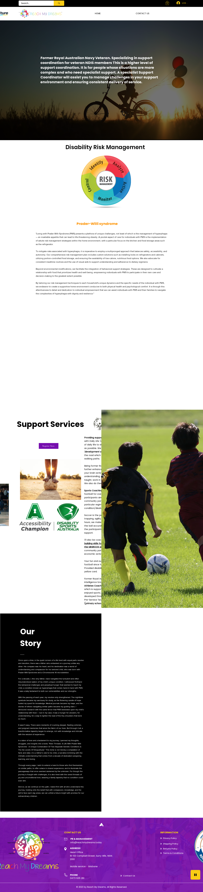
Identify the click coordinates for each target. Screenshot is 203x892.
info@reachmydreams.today (86, 842)
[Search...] (59, 3)
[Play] (195, 875)
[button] (167, 3)
